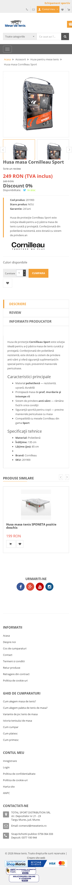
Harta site (9, 786)
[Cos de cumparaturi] (69, 9)
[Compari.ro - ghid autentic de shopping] (35, 598)
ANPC (6, 793)
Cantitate (10, 273)
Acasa (6, 635)
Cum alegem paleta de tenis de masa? (25, 708)
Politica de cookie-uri (15, 680)
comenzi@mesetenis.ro (33, 825)
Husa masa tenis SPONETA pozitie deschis (31, 526)
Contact (7, 655)
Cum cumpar (10, 727)
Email (34, 9)
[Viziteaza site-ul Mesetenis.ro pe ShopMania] (16, 863)
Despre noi (9, 642)
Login (6, 767)
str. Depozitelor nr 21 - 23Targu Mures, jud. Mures (26, 817)
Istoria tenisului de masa (17, 720)
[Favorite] (63, 9)
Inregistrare (10, 761)
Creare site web (36, 858)
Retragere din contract (16, 674)
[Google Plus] (30, 587)
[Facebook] (21, 587)
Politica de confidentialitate (19, 774)
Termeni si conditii (14, 661)
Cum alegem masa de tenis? (19, 701)
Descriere (17, 304)
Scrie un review (12, 168)
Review (15, 312)
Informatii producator (30, 321)
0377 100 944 (29, 837)
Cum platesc (10, 733)
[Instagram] (49, 587)
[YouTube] (40, 587)
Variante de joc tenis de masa (20, 714)
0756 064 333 (45, 834)
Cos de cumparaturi (14, 648)
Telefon (27, 9)
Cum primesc (11, 740)
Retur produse (11, 667)
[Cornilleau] (28, 245)
